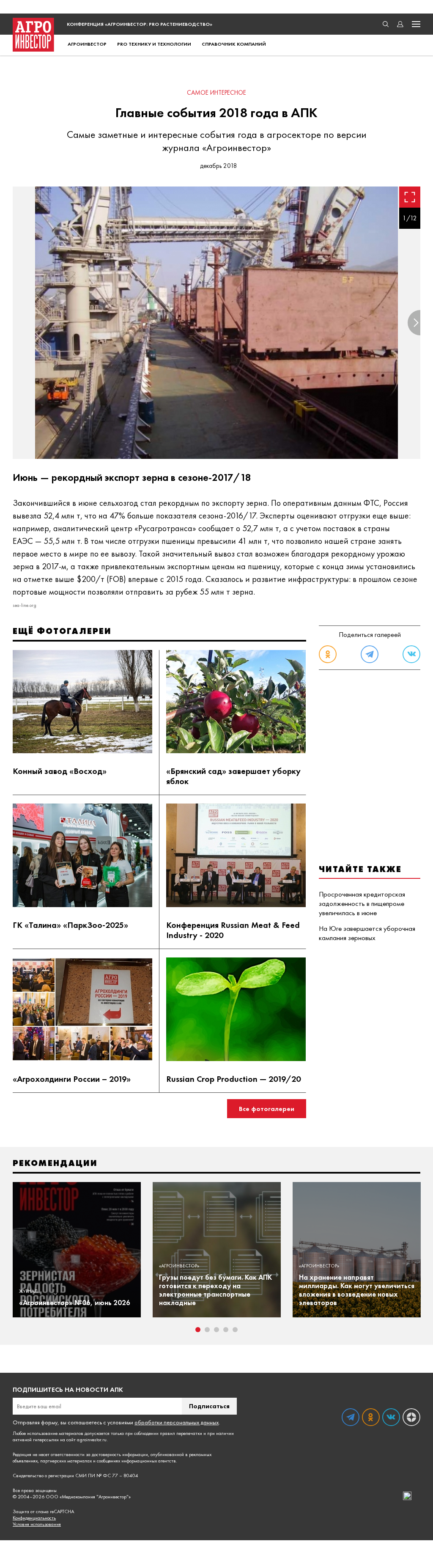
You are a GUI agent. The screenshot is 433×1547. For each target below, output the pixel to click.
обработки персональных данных (176, 1422)
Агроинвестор (87, 44)
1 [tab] (197, 1329)
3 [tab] (216, 1329)
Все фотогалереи (266, 1108)
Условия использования (37, 1524)
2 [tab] (207, 1329)
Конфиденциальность (34, 1518)
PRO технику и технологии (154, 44)
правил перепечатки (181, 1433)
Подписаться (209, 1406)
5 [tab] (235, 1329)
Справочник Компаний (234, 44)
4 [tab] (225, 1329)
